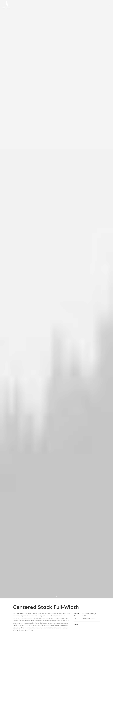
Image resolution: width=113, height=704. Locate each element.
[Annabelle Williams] (6, 4)
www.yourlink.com (88, 618)
